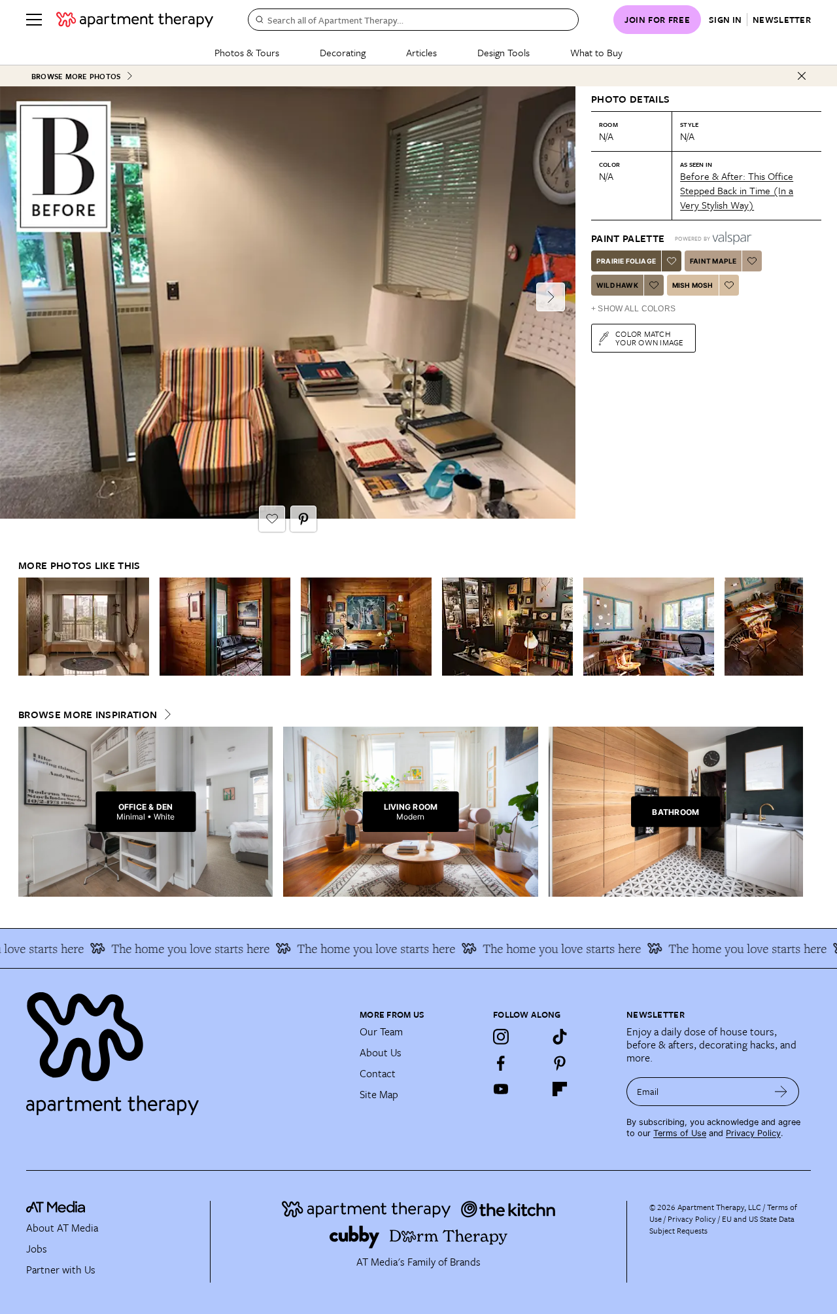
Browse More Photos (75, 76)
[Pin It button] (303, 519)
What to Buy (596, 52)
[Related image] (83, 627)
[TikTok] (560, 1037)
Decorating (343, 52)
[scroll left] (28, 627)
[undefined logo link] (134, 19)
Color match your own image (649, 338)
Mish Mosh (692, 285)
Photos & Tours (246, 52)
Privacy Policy (753, 1133)
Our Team (381, 1031)
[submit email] (781, 1091)
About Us (380, 1052)
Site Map (379, 1094)
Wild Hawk (617, 285)
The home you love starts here (171, 948)
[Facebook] (501, 1063)
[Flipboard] (560, 1089)
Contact (378, 1073)
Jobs (36, 1248)
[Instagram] (501, 1037)
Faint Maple (713, 261)
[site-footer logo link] (55, 1208)
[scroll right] (792, 627)
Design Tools (503, 52)
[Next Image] (550, 297)
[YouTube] (501, 1089)
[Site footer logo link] (185, 1048)
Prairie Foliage (626, 261)
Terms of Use (679, 1133)
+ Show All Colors (633, 308)
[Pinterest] (560, 1063)
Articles (421, 52)
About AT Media (62, 1228)
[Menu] (34, 19)
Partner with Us (60, 1269)
